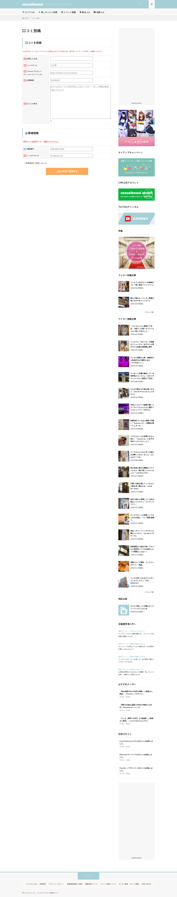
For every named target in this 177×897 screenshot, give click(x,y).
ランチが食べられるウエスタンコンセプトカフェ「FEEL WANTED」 (142, 580)
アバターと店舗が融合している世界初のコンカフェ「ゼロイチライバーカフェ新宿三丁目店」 (142, 375)
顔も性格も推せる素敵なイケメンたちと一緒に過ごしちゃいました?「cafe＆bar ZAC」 (142, 470)
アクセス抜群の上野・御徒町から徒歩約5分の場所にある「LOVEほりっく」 (142, 360)
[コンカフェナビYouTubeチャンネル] (136, 224)
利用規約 (29, 163)
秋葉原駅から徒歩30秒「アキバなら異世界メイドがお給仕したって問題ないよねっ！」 (142, 549)
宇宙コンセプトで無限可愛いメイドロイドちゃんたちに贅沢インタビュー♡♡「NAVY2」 (142, 407)
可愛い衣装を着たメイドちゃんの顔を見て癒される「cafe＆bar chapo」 (142, 486)
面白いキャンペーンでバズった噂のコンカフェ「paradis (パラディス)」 (142, 533)
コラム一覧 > (150, 312)
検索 (30, 12)
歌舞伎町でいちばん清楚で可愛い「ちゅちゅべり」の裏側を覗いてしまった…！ (142, 423)
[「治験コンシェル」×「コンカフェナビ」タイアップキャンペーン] (136, 176)
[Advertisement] (137, 65)
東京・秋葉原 (126, 697)
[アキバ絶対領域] (136, 128)
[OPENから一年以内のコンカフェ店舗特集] (136, 268)
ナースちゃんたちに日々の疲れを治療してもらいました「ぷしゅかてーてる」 (142, 454)
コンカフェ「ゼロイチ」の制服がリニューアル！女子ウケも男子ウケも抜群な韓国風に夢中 (142, 344)
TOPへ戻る (88, 876)
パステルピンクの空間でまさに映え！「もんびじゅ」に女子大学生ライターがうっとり (142, 438)
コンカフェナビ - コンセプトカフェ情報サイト (41, 893)
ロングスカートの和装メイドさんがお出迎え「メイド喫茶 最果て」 (142, 517)
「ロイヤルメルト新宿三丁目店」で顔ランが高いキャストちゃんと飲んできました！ (142, 328)
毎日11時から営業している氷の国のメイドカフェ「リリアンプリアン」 (142, 501)
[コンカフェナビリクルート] (136, 200)
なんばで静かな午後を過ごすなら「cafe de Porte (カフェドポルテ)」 (142, 391)
